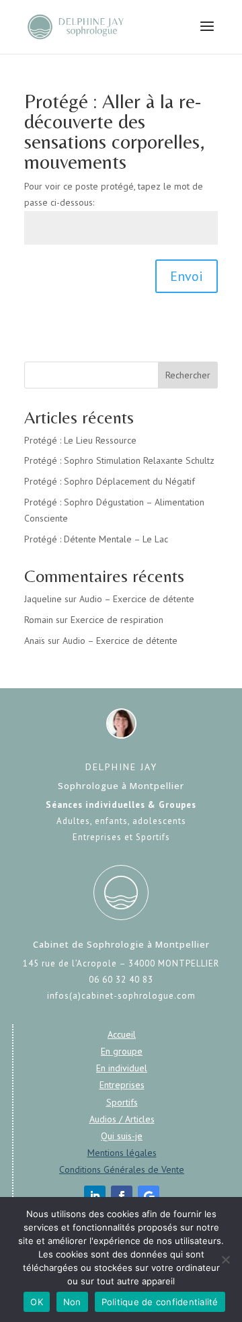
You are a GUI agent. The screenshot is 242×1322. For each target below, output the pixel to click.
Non (72, 1301)
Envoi (186, 276)
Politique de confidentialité (160, 1301)
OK (36, 1301)
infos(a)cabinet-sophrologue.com (121, 995)
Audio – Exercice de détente (136, 599)
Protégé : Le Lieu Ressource (80, 440)
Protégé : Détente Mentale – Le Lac (96, 539)
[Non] (225, 1259)
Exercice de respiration (117, 620)
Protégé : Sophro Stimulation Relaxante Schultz (119, 460)
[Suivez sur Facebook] (121, 1196)
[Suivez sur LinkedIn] (95, 1196)
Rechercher (187, 375)
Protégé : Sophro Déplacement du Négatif (109, 481)
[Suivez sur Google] (148, 1196)
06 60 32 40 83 (121, 979)
